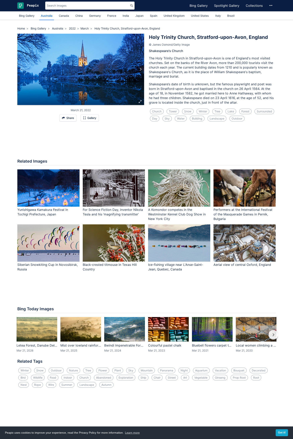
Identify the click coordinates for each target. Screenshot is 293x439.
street (172, 377)
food (53, 377)
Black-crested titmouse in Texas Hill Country (110, 267)
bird (23, 377)
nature (73, 370)
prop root (239, 377)
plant (117, 370)
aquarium (201, 370)
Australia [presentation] (46, 15)
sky (167, 118)
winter (203, 111)
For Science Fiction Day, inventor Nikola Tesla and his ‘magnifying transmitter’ (113, 212)
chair (157, 377)
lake (231, 111)
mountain (147, 370)
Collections (254, 6)
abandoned (103, 377)
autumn (106, 384)
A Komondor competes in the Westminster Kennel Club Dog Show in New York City (177, 214)
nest (24, 384)
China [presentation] (79, 15)
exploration (126, 377)
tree (217, 111)
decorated (258, 370)
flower (102, 370)
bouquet (238, 370)
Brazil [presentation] (230, 15)
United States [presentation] (200, 15)
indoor (68, 377)
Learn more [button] (132, 432)
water (181, 118)
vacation (220, 370)
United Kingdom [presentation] (174, 15)
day (154, 118)
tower (173, 111)
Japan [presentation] (139, 15)
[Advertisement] (146, 142)
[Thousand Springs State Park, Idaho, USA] (140, 69)
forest (245, 111)
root (256, 377)
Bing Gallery (199, 6)
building (197, 118)
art (185, 377)
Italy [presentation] (218, 15)
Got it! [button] (282, 432)
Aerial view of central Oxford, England (242, 265)
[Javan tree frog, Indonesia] (21, 69)
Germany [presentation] (95, 15)
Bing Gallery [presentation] (26, 15)
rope (37, 384)
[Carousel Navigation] (146, 338)
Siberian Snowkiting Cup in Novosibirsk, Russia (47, 267)
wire (51, 384)
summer (66, 384)
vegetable (200, 377)
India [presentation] (126, 15)
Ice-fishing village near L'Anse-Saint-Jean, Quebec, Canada (175, 267)
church (156, 111)
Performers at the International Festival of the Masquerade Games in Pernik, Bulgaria (242, 214)
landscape (217, 118)
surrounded (264, 111)
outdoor (237, 118)
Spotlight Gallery (226, 6)
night (184, 370)
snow (187, 111)
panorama (166, 370)
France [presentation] (111, 15)
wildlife (37, 377)
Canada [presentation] (64, 15)
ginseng (220, 377)
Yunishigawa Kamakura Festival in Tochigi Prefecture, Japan (42, 212)
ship (143, 377)
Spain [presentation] (153, 15)
